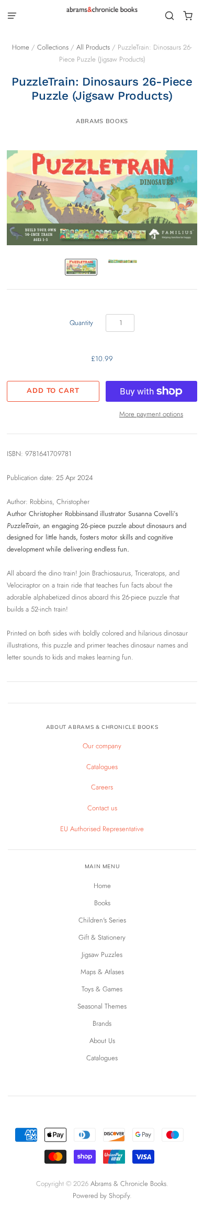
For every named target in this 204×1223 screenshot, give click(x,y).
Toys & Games (102, 989)
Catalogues (102, 767)
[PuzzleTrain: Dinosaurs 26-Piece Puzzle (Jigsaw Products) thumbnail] (81, 267)
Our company (102, 746)
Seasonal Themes (102, 1006)
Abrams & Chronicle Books (128, 1184)
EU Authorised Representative (102, 829)
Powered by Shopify (101, 1196)
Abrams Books (102, 121)
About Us (102, 1041)
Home (20, 47)
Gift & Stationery (102, 937)
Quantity (81, 323)
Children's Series (102, 920)
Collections (53, 47)
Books (102, 903)
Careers (102, 787)
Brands (102, 1023)
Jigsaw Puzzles (102, 955)
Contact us (102, 808)
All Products (93, 47)
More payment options (151, 414)
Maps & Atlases (102, 972)
